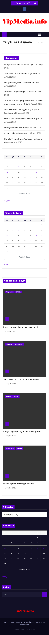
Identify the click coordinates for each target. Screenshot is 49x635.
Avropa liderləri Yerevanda (16, 133)
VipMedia (31, 630)
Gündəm (9, 344)
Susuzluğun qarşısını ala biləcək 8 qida (21, 118)
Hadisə (18, 292)
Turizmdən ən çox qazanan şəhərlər (21, 73)
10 (7, 172)
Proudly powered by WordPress (16, 622)
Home (40, 42)
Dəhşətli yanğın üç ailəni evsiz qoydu (21, 82)
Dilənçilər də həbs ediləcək (16, 127)
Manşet (16, 396)
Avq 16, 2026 (10, 436)
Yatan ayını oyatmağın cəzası (18, 91)
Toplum (19, 448)
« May (7, 200)
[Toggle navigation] (39, 34)
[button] (44, 34)
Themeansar (24, 624)
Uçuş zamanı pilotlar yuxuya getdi (19, 64)
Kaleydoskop (19, 344)
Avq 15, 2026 (10, 488)
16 (41, 172)
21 (30, 177)
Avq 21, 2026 (10, 331)
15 (36, 172)
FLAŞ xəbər (9, 292)
